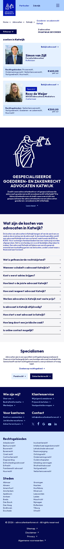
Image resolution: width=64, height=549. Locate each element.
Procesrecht (27, 69)
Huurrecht (23, 74)
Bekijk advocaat (48, 47)
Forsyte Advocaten (35, 58)
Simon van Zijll (36, 55)
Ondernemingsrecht (14, 72)
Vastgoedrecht (11, 74)
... (30, 74)
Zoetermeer (31, 98)
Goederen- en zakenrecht (30, 110)
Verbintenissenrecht (33, 72)
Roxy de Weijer (36, 94)
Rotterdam (30, 60)
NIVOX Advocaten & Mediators (40, 96)
